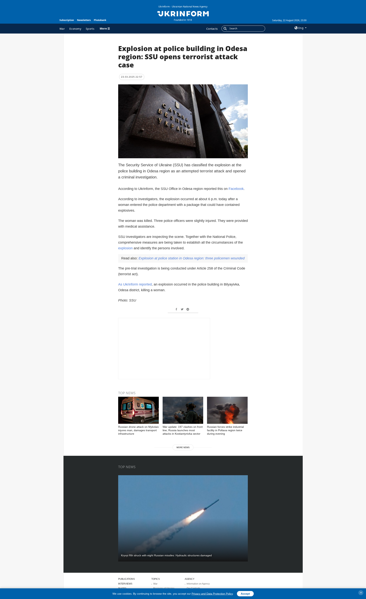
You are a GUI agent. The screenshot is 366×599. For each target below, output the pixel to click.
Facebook (236, 189)
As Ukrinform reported (135, 284)
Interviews (125, 583)
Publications (126, 579)
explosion (125, 248)
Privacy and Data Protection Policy (212, 593)
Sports (90, 28)
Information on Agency (198, 583)
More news (183, 447)
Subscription (66, 20)
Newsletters (84, 20)
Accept (245, 593)
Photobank (100, 20)
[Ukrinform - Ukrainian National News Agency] (183, 13)
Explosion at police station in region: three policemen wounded (192, 258)
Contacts (212, 28)
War (62, 28)
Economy (75, 28)
